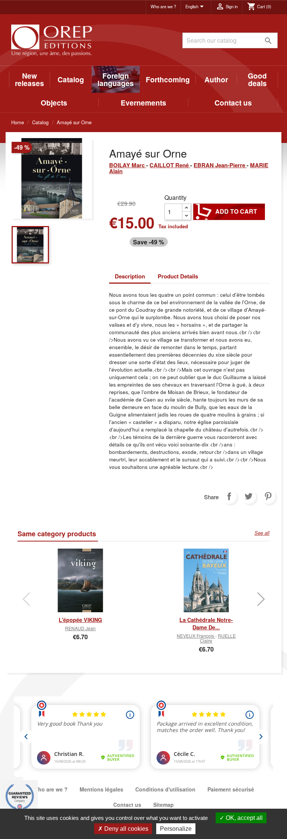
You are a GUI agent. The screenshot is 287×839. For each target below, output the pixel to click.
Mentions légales (101, 789)
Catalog (71, 79)
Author (216, 79)
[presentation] (26, 599)
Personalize (176, 829)
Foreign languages (116, 79)
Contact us (233, 102)
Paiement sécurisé (230, 789)
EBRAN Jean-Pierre (220, 165)
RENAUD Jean (80, 628)
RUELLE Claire (218, 638)
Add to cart (229, 211)
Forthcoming (168, 79)
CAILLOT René (169, 165)
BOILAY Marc (127, 165)
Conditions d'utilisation (165, 789)
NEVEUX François (196, 635)
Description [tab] (130, 276)
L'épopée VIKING (80, 619)
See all (261, 533)
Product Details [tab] (178, 276)
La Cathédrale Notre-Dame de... (206, 623)
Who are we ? (163, 6)
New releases (29, 79)
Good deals (257, 79)
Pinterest (267, 496)
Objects (54, 102)
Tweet (248, 496)
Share (229, 496)
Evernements (143, 102)
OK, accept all (243, 818)
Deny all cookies (125, 829)
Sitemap (163, 804)
